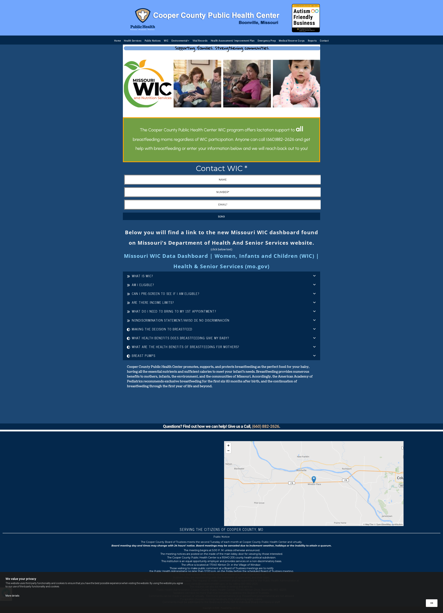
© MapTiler (368, 524)
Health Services (132, 40)
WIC (166, 40)
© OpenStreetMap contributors (388, 524)
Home (117, 40)
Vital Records (200, 40)
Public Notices (153, 40)
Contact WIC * (221, 168)
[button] (314, 479)
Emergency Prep (267, 40)
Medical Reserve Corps (292, 40)
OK (431, 603)
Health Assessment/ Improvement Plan (233, 40)
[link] (180, 41)
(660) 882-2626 (265, 426)
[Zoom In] (228, 445)
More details (12, 595)
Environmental (179, 40)
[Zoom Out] (228, 450)
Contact (324, 40)
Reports (312, 40)
